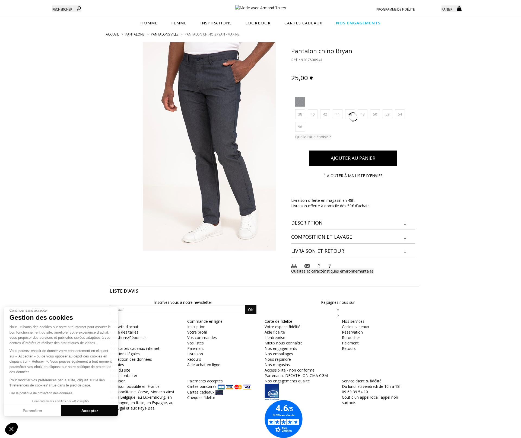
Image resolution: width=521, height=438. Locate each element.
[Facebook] (338, 310)
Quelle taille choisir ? (313, 136)
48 (364, 114)
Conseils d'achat (124, 326)
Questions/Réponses (128, 337)
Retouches (351, 337)
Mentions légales (125, 353)
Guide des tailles (124, 332)
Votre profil (197, 332)
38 (301, 114)
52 (389, 114)
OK (250, 309)
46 (351, 114)
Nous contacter (123, 375)
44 (339, 114)
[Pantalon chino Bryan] (209, 146)
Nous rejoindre (278, 359)
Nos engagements (281, 348)
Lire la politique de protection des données (42, 393)
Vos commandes (202, 337)
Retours (194, 359)
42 (326, 114)
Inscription (196, 326)
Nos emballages (279, 353)
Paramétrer (34, 410)
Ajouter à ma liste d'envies (355, 175)
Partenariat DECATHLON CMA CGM (296, 375)
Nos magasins (277, 364)
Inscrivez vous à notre (183, 302)
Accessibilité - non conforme (289, 370)
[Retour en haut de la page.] (502, 431)
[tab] (353, 223)
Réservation (352, 332)
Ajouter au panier (353, 158)
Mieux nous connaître (284, 343)
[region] (209, 146)
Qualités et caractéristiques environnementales (332, 271)
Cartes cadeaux (355, 326)
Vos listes (195, 343)
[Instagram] (338, 315)
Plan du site (120, 370)
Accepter (91, 410)
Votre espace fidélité (282, 326)
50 (376, 114)
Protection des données (131, 359)
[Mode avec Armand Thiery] (260, 5)
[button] (353, 223)
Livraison (195, 353)
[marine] (300, 102)
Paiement (195, 348)
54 (401, 114)
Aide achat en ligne (203, 364)
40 (314, 114)
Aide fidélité (275, 332)
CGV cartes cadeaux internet (135, 348)
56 (301, 126)
